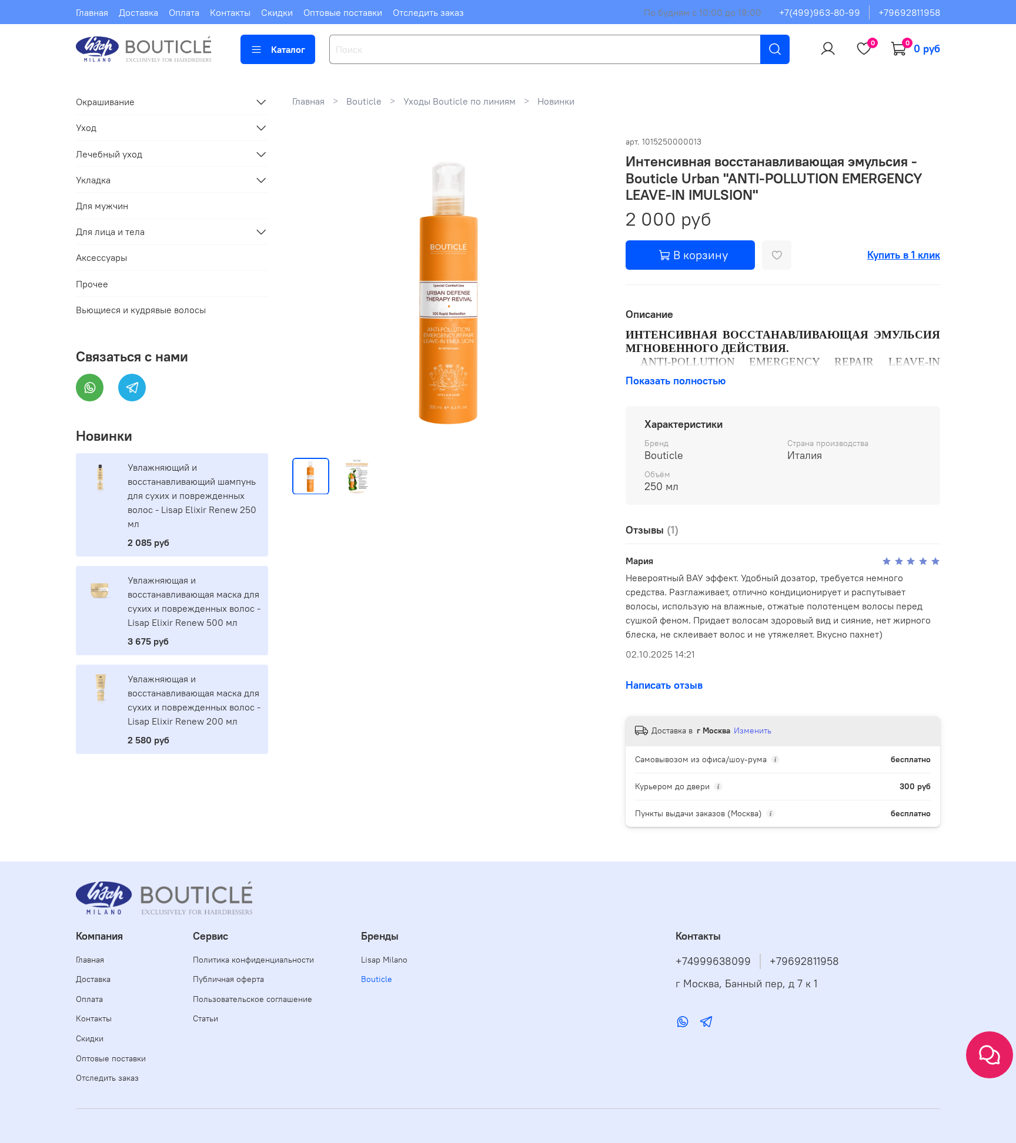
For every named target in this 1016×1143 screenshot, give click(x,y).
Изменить (752, 730)
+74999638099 (713, 961)
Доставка (138, 12)
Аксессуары (101, 257)
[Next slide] (588, 291)
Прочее (92, 284)
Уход (86, 127)
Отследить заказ (428, 12)
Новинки (555, 101)
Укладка (93, 180)
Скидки (277, 12)
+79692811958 (909, 12)
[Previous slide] (311, 291)
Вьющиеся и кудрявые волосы (141, 310)
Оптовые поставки (342, 12)
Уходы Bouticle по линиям (459, 101)
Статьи (205, 1018)
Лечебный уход (109, 154)
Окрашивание (105, 102)
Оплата (184, 12)
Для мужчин (102, 206)
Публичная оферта (228, 979)
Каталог (288, 49)
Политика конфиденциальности (253, 959)
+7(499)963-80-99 (819, 12)
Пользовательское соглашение (252, 999)
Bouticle (364, 101)
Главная (92, 12)
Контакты (230, 12)
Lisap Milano (384, 959)
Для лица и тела (110, 231)
